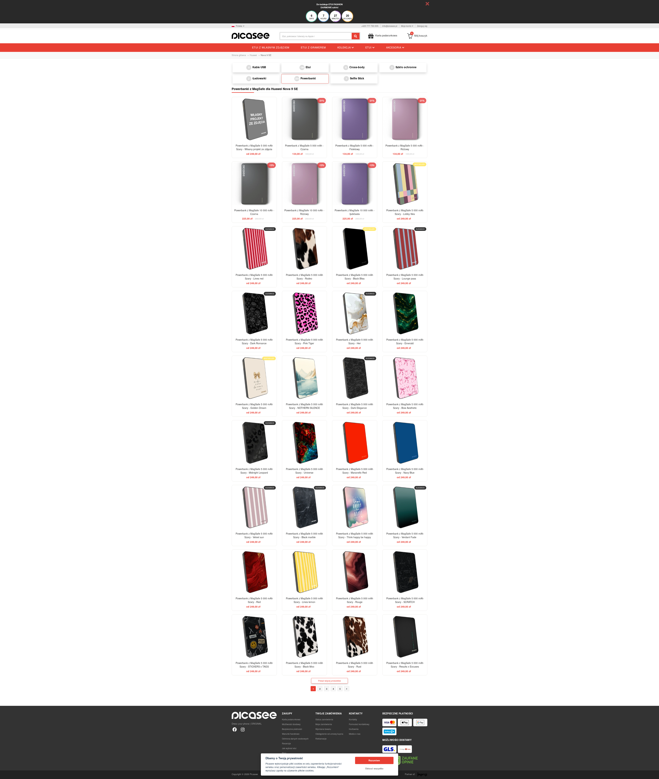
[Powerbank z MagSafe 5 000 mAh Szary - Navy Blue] (405, 442)
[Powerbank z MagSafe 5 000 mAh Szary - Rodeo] (304, 248)
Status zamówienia (324, 719)
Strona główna (239, 55)
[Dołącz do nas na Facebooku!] (235, 729)
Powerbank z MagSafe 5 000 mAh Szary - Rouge (354, 600)
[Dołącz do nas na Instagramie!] (242, 729)
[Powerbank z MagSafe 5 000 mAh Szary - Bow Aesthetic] (405, 378)
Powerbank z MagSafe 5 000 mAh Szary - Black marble (304, 535)
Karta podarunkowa (291, 719)
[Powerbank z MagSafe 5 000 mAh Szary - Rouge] (354, 572)
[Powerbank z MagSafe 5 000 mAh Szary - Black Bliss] (354, 248)
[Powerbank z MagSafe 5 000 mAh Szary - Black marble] (304, 507)
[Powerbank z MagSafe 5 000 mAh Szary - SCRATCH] (405, 572)
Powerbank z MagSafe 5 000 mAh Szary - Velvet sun (254, 535)
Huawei (253, 55)
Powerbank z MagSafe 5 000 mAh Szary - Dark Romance (254, 341)
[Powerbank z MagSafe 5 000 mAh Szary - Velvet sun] (254, 507)
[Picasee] (250, 35)
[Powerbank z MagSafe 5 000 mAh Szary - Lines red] (254, 248)
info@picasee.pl (389, 25)
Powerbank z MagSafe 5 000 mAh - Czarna (304, 147)
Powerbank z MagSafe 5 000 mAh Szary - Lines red (254, 276)
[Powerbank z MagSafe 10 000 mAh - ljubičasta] (354, 184)
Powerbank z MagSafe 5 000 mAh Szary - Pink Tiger (304, 341)
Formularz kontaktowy (359, 724)
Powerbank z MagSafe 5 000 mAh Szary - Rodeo (304, 276)
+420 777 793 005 (369, 25)
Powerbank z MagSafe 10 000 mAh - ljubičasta (355, 212)
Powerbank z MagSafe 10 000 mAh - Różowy (304, 212)
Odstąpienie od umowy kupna (329, 733)
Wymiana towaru (323, 728)
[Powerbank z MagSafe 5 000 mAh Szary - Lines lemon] (304, 572)
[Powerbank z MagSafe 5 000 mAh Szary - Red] (254, 572)
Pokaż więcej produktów (329, 680)
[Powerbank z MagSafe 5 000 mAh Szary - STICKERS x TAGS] (254, 636)
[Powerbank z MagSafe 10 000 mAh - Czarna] (254, 184)
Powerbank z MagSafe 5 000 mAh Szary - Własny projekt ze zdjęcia (254, 147)
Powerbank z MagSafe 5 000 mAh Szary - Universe (304, 470)
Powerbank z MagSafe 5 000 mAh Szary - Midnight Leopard (254, 470)
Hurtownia (354, 728)
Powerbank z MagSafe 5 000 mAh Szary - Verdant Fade (404, 535)
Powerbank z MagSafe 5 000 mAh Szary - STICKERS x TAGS (254, 664)
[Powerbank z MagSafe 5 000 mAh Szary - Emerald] (405, 313)
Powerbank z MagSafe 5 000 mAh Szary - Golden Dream (254, 406)
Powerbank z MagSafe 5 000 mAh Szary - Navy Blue (404, 470)
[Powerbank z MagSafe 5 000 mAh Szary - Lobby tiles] (405, 184)
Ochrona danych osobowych (295, 738)
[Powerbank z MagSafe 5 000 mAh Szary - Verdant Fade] (405, 507)
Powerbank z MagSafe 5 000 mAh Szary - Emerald (404, 341)
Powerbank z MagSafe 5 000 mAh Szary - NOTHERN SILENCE (304, 406)
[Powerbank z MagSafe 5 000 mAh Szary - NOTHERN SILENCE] (304, 378)
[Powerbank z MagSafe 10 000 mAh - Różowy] (304, 184)
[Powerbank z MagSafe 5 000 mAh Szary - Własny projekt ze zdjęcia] (254, 119)
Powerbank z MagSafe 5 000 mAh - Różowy (404, 147)
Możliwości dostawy (291, 724)
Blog (284, 753)
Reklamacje (321, 738)
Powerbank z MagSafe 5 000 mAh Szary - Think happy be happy (354, 535)
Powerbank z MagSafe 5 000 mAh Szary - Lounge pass (404, 276)
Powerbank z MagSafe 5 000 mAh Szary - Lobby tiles (404, 212)
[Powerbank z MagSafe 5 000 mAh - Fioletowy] (354, 119)
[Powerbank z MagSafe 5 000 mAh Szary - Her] (354, 313)
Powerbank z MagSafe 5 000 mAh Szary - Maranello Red (354, 470)
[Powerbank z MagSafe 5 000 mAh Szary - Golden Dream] (254, 378)
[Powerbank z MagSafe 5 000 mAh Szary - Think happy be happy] (354, 507)
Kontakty (353, 719)
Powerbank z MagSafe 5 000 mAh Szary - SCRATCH (404, 600)
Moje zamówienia (323, 724)
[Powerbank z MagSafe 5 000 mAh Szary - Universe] (304, 442)
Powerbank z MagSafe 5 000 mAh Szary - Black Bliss (354, 276)
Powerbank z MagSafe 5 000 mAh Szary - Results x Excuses (404, 664)
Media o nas (354, 733)
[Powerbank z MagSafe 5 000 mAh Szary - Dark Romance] (254, 313)
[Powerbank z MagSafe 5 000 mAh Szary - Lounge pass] (405, 248)
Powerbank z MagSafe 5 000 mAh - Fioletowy (354, 147)
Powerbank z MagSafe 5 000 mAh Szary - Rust (354, 664)
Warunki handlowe (290, 733)
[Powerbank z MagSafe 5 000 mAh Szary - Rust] (354, 636)
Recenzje (286, 743)
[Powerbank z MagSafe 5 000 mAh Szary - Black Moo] (304, 636)
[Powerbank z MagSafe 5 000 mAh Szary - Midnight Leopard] (254, 442)
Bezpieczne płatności (292, 728)
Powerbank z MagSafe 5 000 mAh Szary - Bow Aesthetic (404, 406)
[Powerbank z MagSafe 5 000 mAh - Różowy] (405, 119)
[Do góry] (4, 774)
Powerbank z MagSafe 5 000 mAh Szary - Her (354, 341)
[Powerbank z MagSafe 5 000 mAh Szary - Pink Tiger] (304, 313)
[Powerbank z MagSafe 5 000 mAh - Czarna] (304, 119)
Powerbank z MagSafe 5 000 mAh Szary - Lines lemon (304, 600)
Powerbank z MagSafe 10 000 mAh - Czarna (254, 212)
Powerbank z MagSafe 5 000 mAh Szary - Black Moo (304, 664)
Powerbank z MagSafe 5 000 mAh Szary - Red (254, 600)
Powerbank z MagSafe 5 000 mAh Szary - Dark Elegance (354, 406)
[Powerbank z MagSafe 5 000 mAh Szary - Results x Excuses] (405, 636)
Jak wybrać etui (289, 748)
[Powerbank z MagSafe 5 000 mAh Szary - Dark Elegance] (354, 378)
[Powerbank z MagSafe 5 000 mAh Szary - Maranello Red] (354, 442)
